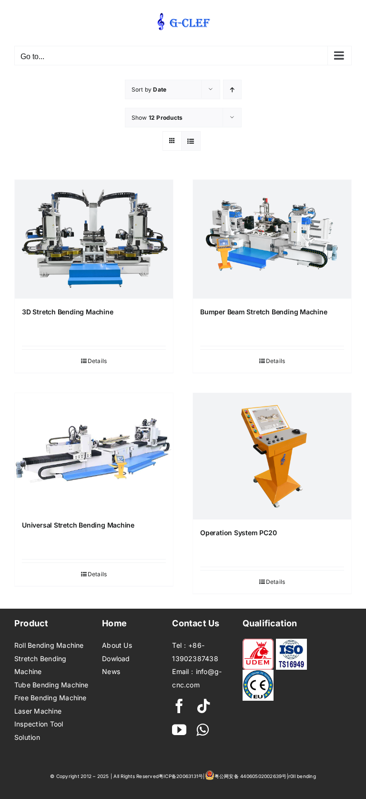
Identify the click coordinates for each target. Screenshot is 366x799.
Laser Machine (37, 711)
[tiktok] (203, 706)
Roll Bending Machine (49, 645)
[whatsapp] (202, 730)
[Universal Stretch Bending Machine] (94, 452)
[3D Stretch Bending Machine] (94, 239)
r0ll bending (302, 776)
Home (114, 623)
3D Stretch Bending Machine (67, 312)
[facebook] (179, 706)
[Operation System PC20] (272, 456)
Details (97, 360)
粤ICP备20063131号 (181, 776)
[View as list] (191, 141)
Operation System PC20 (238, 533)
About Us (117, 645)
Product (31, 623)
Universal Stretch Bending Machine (78, 525)
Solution (27, 737)
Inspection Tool (38, 724)
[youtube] (179, 730)
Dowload (116, 658)
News (111, 671)
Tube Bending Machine (51, 685)
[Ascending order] (232, 89)
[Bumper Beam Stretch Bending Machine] (272, 239)
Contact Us (195, 623)
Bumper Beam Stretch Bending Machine (263, 312)
